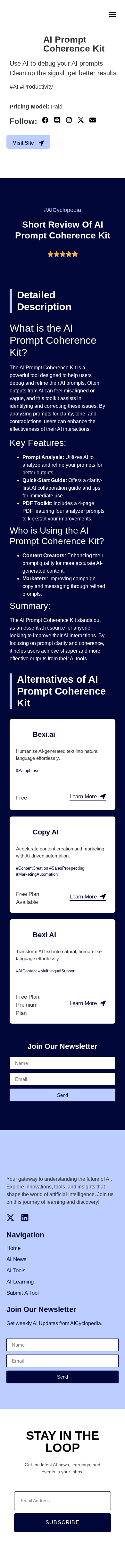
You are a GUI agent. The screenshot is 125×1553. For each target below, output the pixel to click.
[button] (112, 14)
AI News (16, 1259)
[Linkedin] (25, 1218)
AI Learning (20, 1282)
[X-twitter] (81, 120)
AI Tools (16, 1270)
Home (13, 1248)
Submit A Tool (22, 1293)
